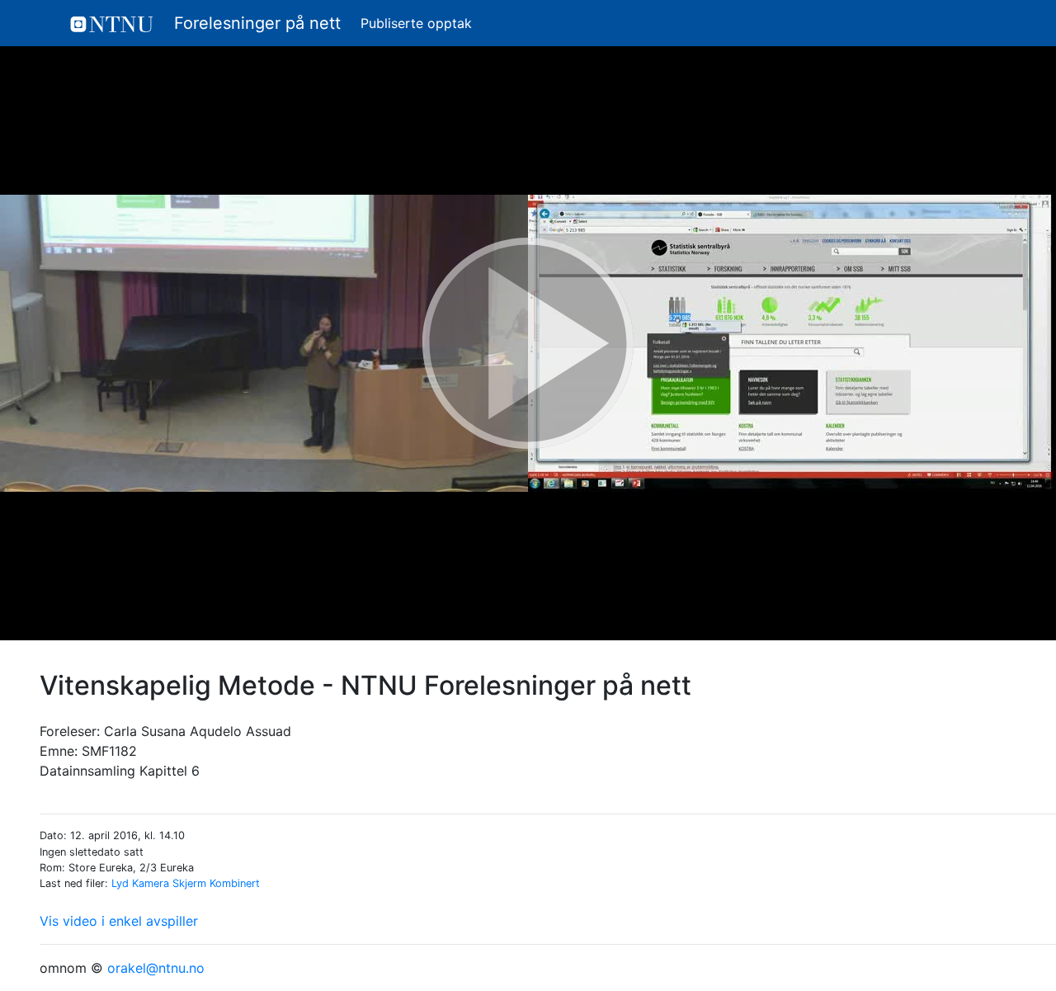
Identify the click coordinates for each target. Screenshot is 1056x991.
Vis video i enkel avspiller (119, 921)
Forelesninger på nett (255, 23)
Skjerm (189, 883)
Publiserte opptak (416, 23)
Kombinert (235, 883)
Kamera (150, 883)
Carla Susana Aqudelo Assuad (197, 731)
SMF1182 (109, 751)
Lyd (120, 883)
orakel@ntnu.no (156, 968)
